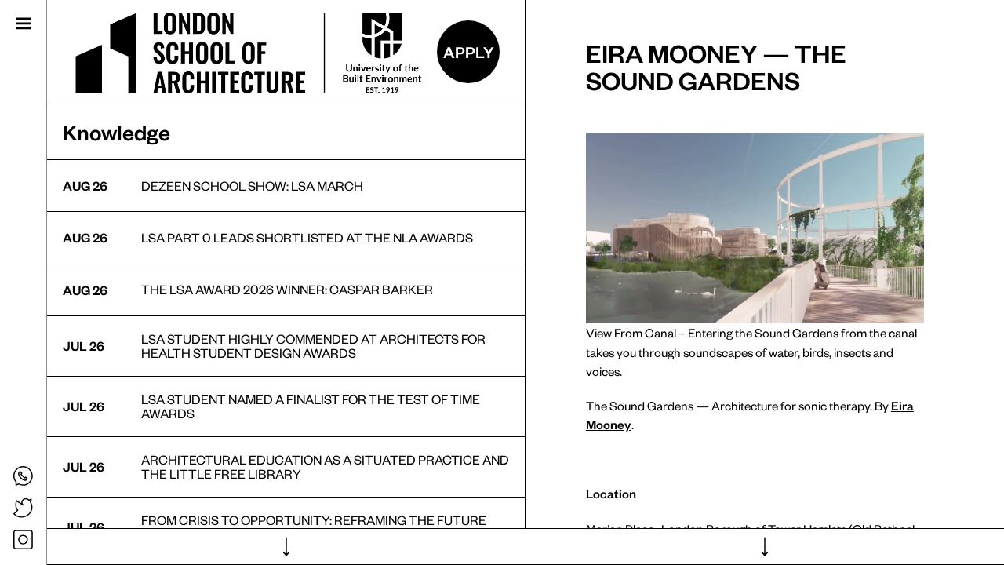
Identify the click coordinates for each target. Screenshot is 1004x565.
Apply (468, 52)
